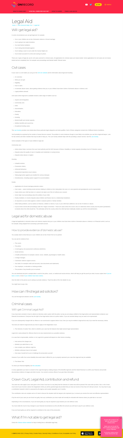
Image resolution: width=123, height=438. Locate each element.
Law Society (17, 130)
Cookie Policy (37, 433)
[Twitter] (91, 4)
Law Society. (95, 136)
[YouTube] (86, 4)
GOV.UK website (42, 72)
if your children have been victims (33, 276)
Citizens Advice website (24, 422)
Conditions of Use (57, 433)
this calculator (36, 365)
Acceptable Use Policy (69, 433)
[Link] (23, 4)
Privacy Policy (29, 433)
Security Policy (47, 433)
